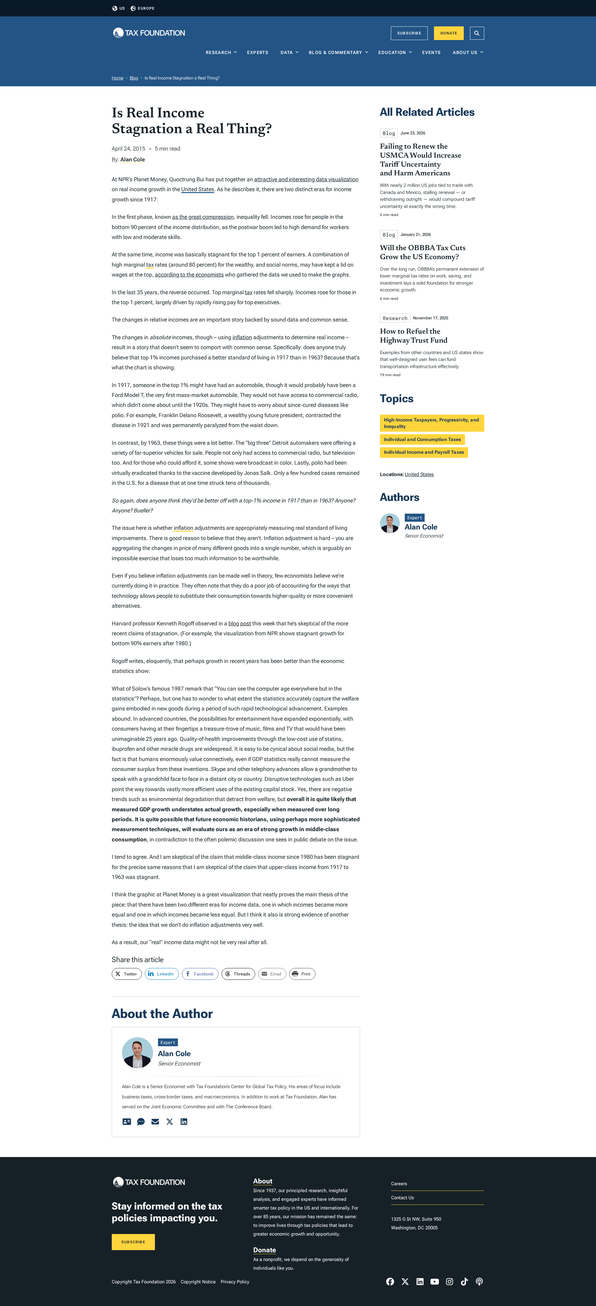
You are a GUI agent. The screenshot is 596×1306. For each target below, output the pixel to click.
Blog (134, 77)
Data (287, 52)
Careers (399, 1184)
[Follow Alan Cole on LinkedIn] (183, 1122)
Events (433, 52)
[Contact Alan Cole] (155, 1122)
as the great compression (203, 217)
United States (197, 189)
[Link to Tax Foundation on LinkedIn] (420, 1281)
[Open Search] (477, 33)
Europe (146, 8)
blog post (239, 623)
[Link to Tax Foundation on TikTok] (464, 1281)
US (122, 8)
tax (150, 264)
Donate (448, 33)
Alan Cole (132, 159)
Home (117, 77)
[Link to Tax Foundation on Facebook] (390, 1281)
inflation (242, 337)
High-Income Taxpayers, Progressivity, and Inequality (431, 423)
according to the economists (189, 274)
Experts (259, 52)
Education (392, 52)
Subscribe (409, 33)
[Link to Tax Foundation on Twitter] (405, 1281)
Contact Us (402, 1197)
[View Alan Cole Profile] (126, 1122)
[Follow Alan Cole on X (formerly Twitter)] (169, 1122)
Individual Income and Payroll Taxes (424, 452)
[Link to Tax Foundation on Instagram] (449, 1281)
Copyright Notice (198, 1282)
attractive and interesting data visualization (306, 179)
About (262, 1181)
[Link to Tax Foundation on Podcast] (479, 1281)
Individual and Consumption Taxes (422, 439)
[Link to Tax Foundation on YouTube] (435, 1281)
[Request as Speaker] (141, 1122)
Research (218, 52)
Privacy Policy (235, 1282)
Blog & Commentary (336, 52)
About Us (465, 52)
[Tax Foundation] (149, 33)
